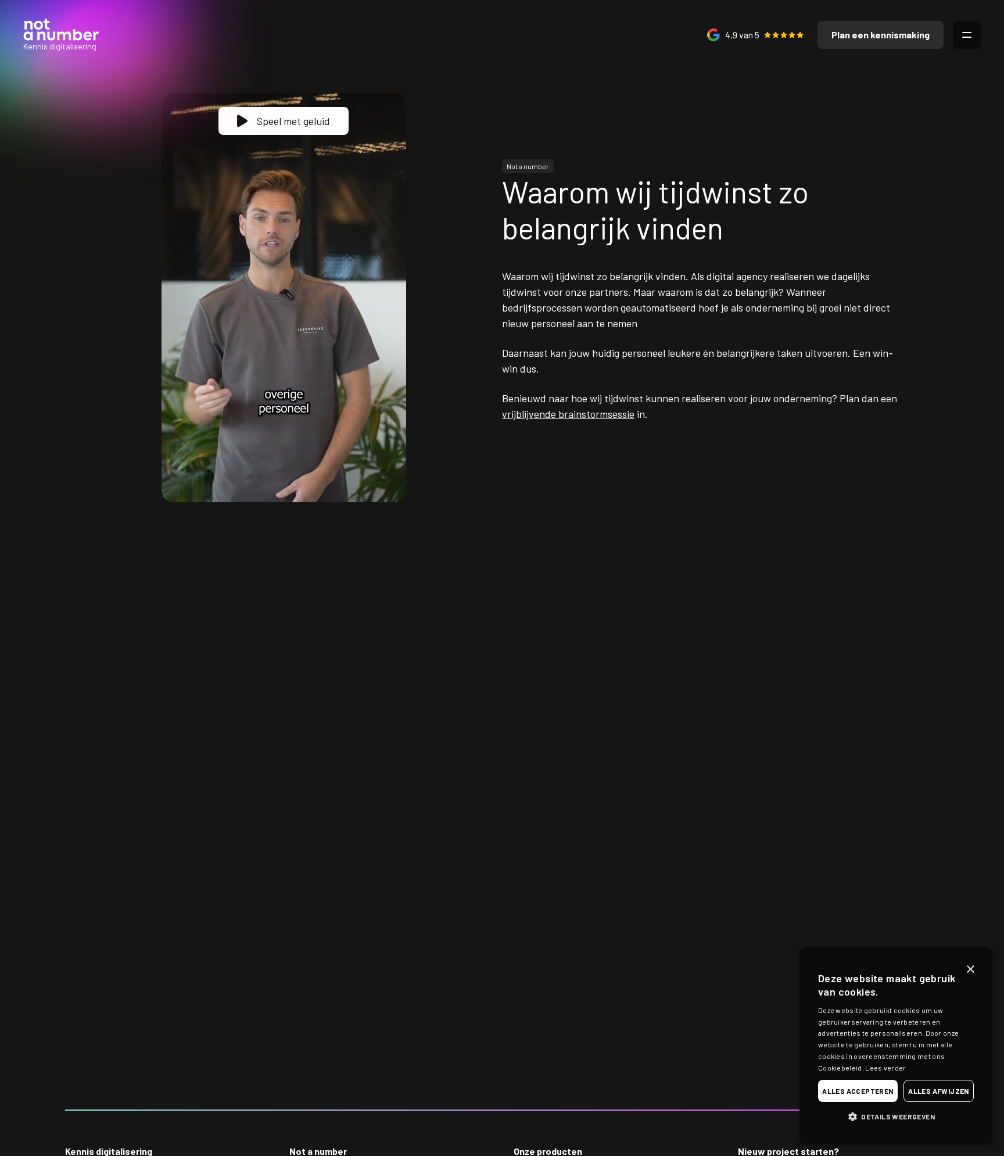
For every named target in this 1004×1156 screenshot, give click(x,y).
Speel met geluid (293, 120)
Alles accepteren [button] (857, 1091)
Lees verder (885, 1068)
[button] (896, 1116)
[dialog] (895, 1045)
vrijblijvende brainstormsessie (568, 413)
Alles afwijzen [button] (938, 1091)
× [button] (970, 969)
